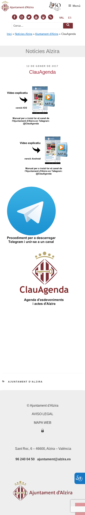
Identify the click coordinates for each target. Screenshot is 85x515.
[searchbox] (42, 25)
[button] (68, 25)
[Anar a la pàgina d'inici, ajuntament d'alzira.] (31, 7)
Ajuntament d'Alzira (46, 34)
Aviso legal (42, 414)
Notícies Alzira (23, 34)
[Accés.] (42, 431)
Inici (9, 34)
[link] (61, 17)
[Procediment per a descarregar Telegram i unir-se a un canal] (31, 245)
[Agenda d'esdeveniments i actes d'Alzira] (44, 307)
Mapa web (42, 422)
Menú (76, 5)
